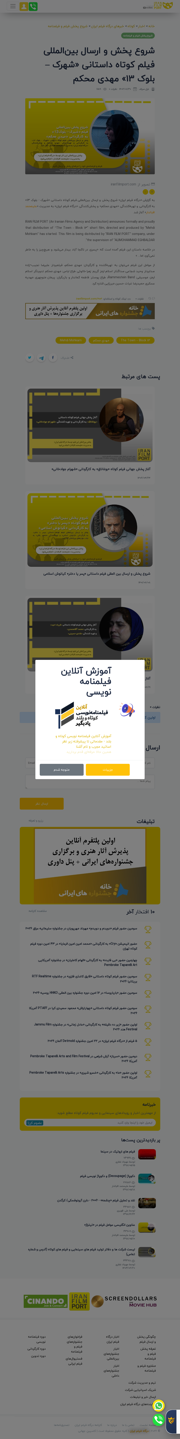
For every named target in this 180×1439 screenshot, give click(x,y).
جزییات (108, 769)
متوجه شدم (62, 769)
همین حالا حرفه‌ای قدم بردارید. (88, 752)
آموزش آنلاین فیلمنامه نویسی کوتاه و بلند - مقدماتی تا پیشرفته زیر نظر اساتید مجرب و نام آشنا (83, 741)
